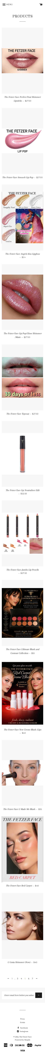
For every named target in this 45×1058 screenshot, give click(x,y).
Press (22, 1019)
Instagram (23, 1031)
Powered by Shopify (22, 1040)
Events (22, 1022)
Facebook (24, 1028)
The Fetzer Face (25, 1037)
